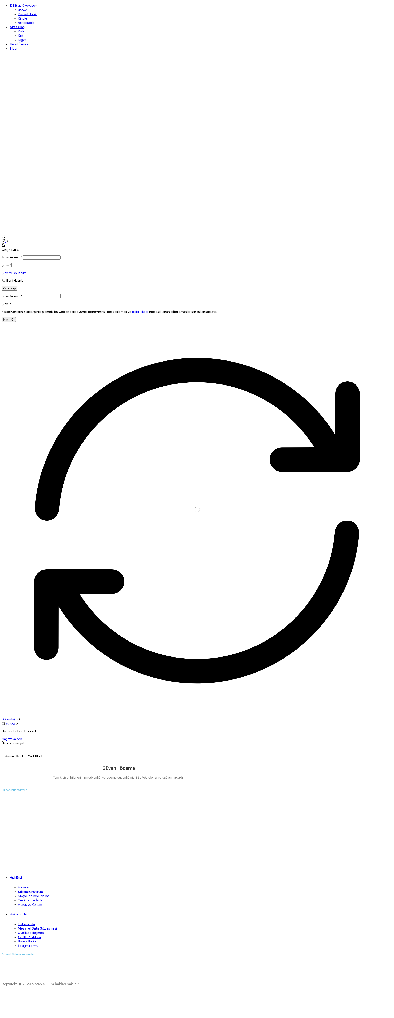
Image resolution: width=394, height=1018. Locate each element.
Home (9, 756)
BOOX (22, 10)
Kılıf (21, 35)
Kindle (22, 18)
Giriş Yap (9, 288)
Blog (13, 48)
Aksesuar (17, 27)
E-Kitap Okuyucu (22, 5)
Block (20, 756)
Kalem (22, 31)
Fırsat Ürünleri (20, 44)
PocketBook (27, 14)
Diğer (22, 40)
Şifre (6, 265)
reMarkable (26, 23)
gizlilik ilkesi (140, 312)
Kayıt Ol (8, 319)
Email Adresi (12, 257)
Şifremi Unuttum (14, 273)
